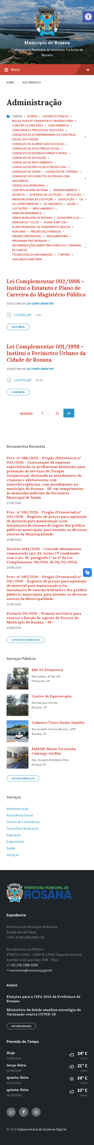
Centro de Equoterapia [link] (51, 696)
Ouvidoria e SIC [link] (68, 218)
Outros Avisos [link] (21, 1026)
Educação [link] (74, 195)
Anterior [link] (26, 413)
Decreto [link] (18, 195)
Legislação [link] (66, 199)
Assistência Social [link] (20, 815)
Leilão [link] (71, 204)
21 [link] (57, 413)
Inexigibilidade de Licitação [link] (32, 199)
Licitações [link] (20, 208)
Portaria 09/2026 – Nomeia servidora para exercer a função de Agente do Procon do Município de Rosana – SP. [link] (44, 617)
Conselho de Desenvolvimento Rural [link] (40, 153)
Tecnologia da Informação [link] (32, 254)
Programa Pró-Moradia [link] (29, 241)
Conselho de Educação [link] (29, 158)
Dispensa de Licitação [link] (46, 195)
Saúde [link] (11, 848)
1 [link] (42, 413)
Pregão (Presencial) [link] (27, 236)
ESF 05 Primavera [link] (47, 670)
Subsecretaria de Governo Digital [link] (41, 1129)
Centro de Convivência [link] (23, 822)
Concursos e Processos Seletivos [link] (38, 130)
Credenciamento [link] (65, 190)
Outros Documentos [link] (25, 639)
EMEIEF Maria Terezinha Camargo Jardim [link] (54, 751)
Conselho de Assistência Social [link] (36, 148)
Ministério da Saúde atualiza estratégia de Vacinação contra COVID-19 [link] (44, 1012)
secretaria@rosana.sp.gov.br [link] (31, 970)
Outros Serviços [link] (23, 778)
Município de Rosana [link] (47, 42)
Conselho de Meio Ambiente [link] (32, 162)
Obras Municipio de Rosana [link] (32, 218)
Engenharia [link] (15, 841)
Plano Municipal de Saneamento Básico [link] (41, 227)
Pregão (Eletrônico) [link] (45, 231)
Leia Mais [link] (18, 327)
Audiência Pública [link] (55, 116)
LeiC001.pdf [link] (23, 380)
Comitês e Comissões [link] (27, 125)
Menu (15, 69)
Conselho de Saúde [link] (26, 171)
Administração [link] (18, 808)
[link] (88, 16)
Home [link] (10, 82)
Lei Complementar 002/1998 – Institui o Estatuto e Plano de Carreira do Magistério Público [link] (46, 288)
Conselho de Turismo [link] (61, 171)
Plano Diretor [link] (55, 222)
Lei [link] (81, 199)
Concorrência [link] (58, 125)
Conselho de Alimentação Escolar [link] (38, 144)
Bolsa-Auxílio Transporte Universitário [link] (42, 121)
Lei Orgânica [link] (52, 204)
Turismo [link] (63, 254)
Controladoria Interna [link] (30, 190)
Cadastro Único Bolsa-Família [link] (58, 722)
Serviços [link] (13, 854)
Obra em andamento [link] (27, 213)
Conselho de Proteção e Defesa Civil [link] (39, 167)
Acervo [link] (32, 116)
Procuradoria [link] (57, 236)
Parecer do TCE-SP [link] (25, 222)
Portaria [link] (19, 231)
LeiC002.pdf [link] (23, 314)
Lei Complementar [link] (25, 204)
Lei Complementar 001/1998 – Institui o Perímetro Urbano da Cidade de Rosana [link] (46, 353)
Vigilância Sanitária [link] (27, 259)
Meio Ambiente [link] (43, 208)
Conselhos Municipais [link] (28, 185)
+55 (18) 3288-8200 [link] (24, 965)
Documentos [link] (31, 82)
